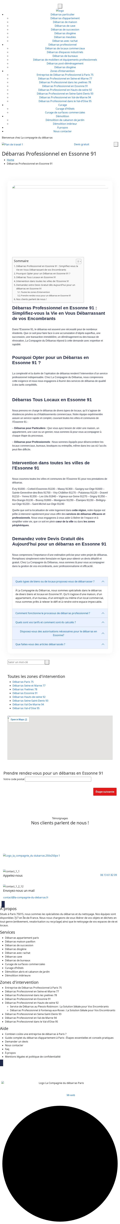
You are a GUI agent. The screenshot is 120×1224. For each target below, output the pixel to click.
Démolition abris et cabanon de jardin (27, 971)
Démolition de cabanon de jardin (65, 120)
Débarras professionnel (62, 44)
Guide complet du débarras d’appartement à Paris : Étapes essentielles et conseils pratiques (59, 1037)
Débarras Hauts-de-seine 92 (28, 697)
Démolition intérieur (65, 123)
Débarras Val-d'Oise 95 (26, 708)
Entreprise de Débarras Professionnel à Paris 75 (65, 74)
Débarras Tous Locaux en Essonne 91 (36, 277)
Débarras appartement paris (22, 937)
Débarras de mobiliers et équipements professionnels (65, 59)
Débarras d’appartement (65, 18)
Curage (62, 105)
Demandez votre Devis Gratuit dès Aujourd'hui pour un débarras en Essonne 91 (45, 286)
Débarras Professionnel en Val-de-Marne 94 (65, 97)
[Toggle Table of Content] (77, 261)
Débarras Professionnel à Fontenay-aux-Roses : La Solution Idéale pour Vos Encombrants (62, 1010)
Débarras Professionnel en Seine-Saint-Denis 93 (65, 93)
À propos (62, 127)
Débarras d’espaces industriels (65, 52)
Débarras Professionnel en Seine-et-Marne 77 (65, 78)
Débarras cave (13, 956)
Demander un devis (16, 1041)
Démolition (62, 116)
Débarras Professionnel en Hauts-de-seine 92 (65, 90)
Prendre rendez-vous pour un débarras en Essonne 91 (46, 295)
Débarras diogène (65, 33)
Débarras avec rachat (65, 41)
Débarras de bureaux (65, 56)
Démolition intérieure (17, 975)
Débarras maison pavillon (20, 941)
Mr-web (71, 1095)
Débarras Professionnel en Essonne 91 (65, 86)
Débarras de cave (65, 25)
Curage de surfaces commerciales (65, 112)
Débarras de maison (65, 22)
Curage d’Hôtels (65, 108)
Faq (7, 1049)
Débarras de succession (65, 29)
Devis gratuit (81, 144)
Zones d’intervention (62, 71)
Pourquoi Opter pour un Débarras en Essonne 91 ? (43, 273)
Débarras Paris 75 (23, 682)
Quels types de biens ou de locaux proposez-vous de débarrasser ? (54, 581)
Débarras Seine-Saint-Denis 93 (30, 700)
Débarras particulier (63, 14)
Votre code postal (14, 779)
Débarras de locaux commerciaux (65, 48)
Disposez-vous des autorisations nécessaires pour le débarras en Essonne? (58, 633)
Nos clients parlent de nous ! (31, 299)
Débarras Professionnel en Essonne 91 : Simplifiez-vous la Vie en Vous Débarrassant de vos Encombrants (47, 268)
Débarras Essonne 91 (25, 693)
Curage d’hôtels (14, 968)
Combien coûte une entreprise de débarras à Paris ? (35, 1034)
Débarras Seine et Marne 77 (28, 685)
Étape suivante (105, 791)
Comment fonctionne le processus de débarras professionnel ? (52, 613)
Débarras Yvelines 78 (24, 689)
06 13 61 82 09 (108, 875)
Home (10, 160)
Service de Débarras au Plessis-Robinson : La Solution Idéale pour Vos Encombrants (59, 1006)
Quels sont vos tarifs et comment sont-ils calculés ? (45, 622)
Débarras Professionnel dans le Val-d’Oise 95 (65, 101)
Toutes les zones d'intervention (35, 292)
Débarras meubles (65, 37)
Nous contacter (62, 131)
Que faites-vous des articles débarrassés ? (40, 644)
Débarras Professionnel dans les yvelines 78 (65, 82)
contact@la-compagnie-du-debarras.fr (25, 897)
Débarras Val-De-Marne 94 (28, 704)
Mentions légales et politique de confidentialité (32, 1056)
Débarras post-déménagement (65, 63)
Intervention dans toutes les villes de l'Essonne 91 (42, 281)
